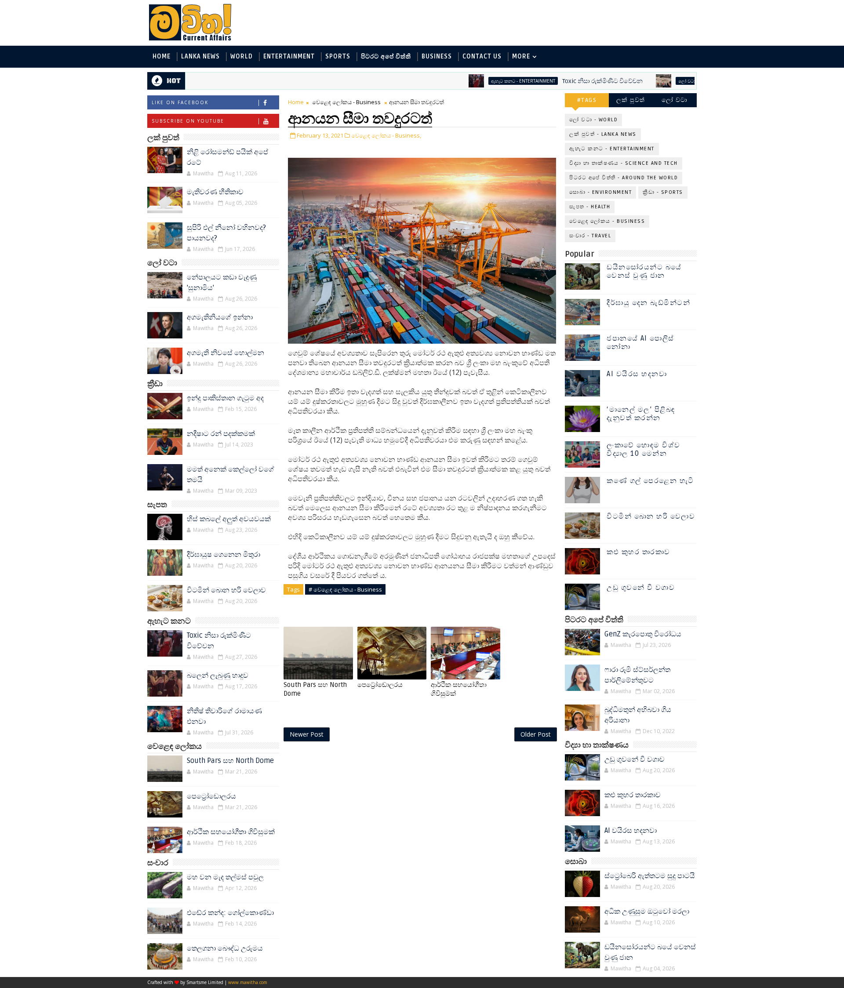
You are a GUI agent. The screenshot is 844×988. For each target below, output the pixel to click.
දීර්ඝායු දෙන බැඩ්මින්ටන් (648, 302)
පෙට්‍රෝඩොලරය (211, 796)
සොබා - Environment (600, 192)
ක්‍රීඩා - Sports (663, 192)
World (241, 56)
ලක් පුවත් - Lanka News (603, 134)
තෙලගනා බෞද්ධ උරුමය (225, 948)
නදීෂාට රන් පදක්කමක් (221, 433)
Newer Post (307, 734)
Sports (337, 56)
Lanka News (200, 56)
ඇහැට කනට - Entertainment (491, 81)
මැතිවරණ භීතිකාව (215, 192)
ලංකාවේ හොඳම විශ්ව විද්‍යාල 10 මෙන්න (643, 449)
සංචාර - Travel (590, 235)
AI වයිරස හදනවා (637, 374)
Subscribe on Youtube (188, 121)
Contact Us (482, 56)
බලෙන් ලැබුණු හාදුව (217, 675)
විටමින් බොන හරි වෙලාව (226, 590)
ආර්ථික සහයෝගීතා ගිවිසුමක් (231, 832)
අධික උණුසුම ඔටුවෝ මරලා (646, 911)
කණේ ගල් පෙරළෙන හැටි (650, 480)
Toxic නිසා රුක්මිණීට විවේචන (570, 81)
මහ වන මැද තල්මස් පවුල (225, 877)
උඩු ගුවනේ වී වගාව (641, 587)
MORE (521, 56)
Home (162, 56)
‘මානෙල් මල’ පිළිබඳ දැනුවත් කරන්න (641, 413)
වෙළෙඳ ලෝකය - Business (346, 102)
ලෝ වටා (675, 100)
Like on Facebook (180, 102)
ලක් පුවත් (630, 100)
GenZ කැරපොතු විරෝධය (642, 634)
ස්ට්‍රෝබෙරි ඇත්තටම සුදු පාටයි (649, 876)
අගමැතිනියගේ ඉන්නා (220, 317)
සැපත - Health (589, 206)
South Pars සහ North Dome (230, 760)
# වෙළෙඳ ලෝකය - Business (345, 589)
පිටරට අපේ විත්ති (386, 56)
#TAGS (587, 100)
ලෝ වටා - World (665, 81)
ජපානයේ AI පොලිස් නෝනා (640, 342)
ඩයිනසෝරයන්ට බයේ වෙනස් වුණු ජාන (644, 271)
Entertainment (289, 56)
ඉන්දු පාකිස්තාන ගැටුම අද (225, 398)
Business (437, 56)
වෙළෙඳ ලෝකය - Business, (386, 135)
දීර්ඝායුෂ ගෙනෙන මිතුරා (223, 554)
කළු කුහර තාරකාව (638, 552)
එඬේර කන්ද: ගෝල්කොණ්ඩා (230, 912)
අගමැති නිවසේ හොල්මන (225, 353)
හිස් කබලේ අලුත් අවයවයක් (229, 519)
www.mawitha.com (247, 982)
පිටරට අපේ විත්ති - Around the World (623, 177)
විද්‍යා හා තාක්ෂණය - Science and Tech (623, 163)
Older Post (535, 734)
